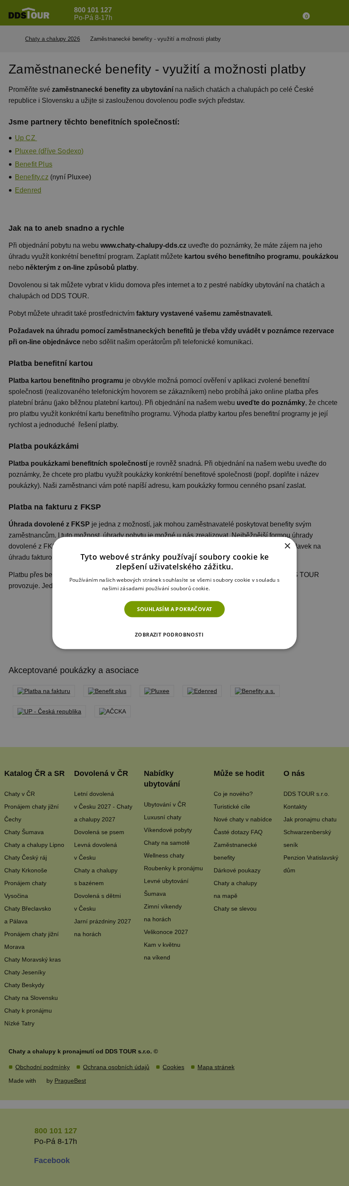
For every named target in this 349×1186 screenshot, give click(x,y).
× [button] (287, 546)
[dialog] (174, 593)
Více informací (229, 588)
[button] (174, 632)
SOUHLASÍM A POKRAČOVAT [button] (174, 608)
